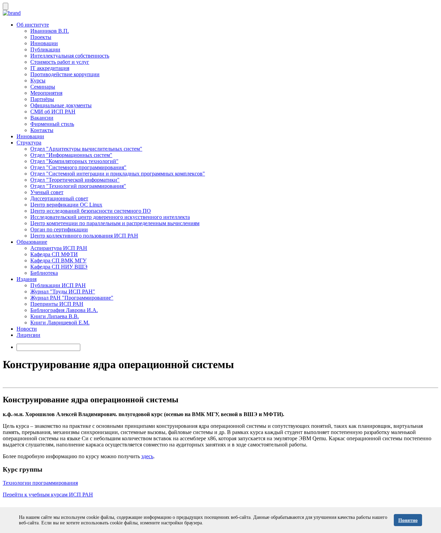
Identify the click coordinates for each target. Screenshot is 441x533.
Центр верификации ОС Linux (66, 205)
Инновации (44, 43)
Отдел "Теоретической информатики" (75, 180)
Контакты (41, 130)
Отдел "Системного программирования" (78, 167)
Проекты (40, 37)
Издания (27, 279)
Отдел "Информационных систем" (71, 155)
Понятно (408, 520)
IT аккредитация (49, 68)
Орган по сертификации (59, 229)
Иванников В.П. (49, 31)
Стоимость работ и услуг (59, 62)
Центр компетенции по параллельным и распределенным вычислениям (114, 223)
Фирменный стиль (52, 124)
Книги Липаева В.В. (54, 316)
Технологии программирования (40, 483)
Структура (29, 142)
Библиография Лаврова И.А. (64, 310)
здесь (147, 456)
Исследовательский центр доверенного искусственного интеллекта (110, 217)
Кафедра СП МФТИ (54, 254)
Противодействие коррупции (65, 74)
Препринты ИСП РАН (56, 304)
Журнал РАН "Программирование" (71, 298)
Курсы (37, 80)
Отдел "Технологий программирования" (78, 186)
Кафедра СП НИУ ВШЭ (59, 267)
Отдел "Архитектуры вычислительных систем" (86, 149)
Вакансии (41, 118)
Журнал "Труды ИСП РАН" (62, 291)
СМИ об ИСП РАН (52, 111)
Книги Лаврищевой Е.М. (60, 322)
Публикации (45, 49)
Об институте (33, 25)
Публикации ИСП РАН (58, 285)
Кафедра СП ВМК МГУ (58, 260)
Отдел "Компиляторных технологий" (74, 161)
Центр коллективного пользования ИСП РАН (84, 236)
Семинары (42, 87)
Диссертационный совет (59, 198)
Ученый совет (46, 192)
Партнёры (42, 99)
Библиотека (44, 273)
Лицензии (28, 335)
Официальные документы (61, 105)
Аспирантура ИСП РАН (58, 248)
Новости (27, 329)
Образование (32, 242)
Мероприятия (46, 93)
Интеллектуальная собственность (69, 56)
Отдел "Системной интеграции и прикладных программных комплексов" (117, 174)
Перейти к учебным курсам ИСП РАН (48, 494)
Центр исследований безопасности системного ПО (90, 211)
